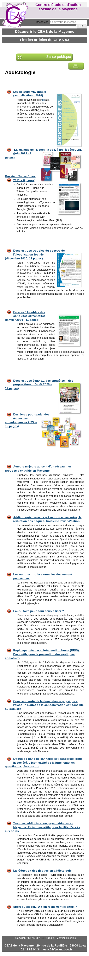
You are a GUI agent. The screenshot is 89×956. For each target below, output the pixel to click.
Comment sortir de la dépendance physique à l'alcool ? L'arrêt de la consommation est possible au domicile (44, 704)
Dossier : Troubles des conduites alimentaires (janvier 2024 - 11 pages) (25, 315)
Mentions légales (66, 938)
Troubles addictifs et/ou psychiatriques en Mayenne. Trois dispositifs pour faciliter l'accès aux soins (42, 827)
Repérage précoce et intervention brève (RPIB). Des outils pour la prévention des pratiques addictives (42, 654)
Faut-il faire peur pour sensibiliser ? (38, 611)
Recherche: (43, 22)
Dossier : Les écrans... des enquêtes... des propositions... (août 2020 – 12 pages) (39, 384)
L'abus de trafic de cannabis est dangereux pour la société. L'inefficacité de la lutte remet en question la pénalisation (43, 762)
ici (43, 99)
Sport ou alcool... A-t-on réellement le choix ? (45, 906)
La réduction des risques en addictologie (42, 870)
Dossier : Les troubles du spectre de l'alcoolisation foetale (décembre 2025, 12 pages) (35, 254)
